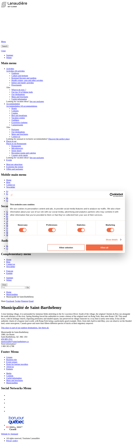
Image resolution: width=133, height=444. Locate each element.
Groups (9, 357)
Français (9, 271)
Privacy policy (12, 441)
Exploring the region (14, 167)
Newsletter (10, 187)
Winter (9, 57)
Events (9, 160)
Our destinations (18, 94)
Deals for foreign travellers (17, 364)
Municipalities (12, 294)
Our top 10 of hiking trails (22, 92)
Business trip (11, 360)
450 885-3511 (6, 339)
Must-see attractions (14, 164)
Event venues (11, 362)
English (9, 273)
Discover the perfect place (59, 139)
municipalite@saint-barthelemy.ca (15, 341)
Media (8, 373)
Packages (15, 129)
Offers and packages (14, 169)
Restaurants (21, 143)
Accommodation (13, 104)
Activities (10, 69)
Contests (9, 376)
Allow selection (66, 247)
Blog (8, 182)
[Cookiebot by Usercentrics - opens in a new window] (111, 195)
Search (4, 46)
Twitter (18, 301)
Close (4, 285)
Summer (9, 55)
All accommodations (28, 106)
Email (31, 301)
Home (8, 180)
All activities (19, 71)
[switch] (52, 230)
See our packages (37, 101)
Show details (112, 240)
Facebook (10, 301)
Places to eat (11, 141)
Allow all (104, 247)
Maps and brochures (19, 97)
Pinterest (24, 301)
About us (10, 367)
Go (28, 287)
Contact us (15, 136)
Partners (9, 369)
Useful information (19, 99)
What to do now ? (18, 90)
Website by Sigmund (9, 434)
